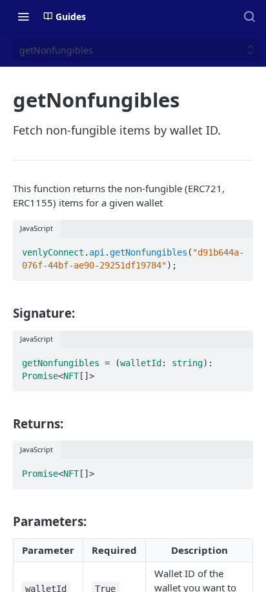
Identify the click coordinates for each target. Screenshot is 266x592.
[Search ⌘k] (249, 16)
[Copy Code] (237, 249)
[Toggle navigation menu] (23, 16)
